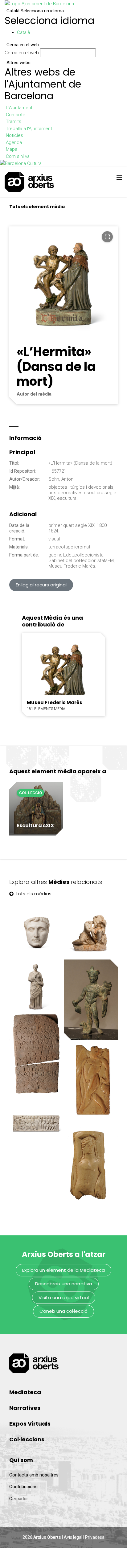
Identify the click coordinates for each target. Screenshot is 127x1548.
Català (35, 11)
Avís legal (73, 1537)
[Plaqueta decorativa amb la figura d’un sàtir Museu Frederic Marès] (91, 1081)
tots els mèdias (33, 893)
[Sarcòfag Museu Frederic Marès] (36, 1123)
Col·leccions (26, 1439)
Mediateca (25, 1392)
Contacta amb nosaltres (34, 1475)
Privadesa (94, 1537)
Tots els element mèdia (37, 206)
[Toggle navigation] (119, 178)
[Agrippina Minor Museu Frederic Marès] (36, 986)
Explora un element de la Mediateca (63, 1270)
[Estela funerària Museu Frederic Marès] (36, 1054)
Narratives (24, 1408)
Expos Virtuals (30, 1423)
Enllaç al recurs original (41, 584)
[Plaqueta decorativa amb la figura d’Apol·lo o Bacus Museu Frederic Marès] (91, 1164)
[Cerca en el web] (99, 54)
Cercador (18, 1498)
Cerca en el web (22, 52)
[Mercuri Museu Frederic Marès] (91, 999)
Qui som (21, 1460)
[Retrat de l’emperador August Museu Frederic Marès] (36, 931)
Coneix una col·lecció (63, 1311)
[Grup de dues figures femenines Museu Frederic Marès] (91, 931)
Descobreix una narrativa (63, 1283)
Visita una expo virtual (64, 1297)
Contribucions (23, 1486)
